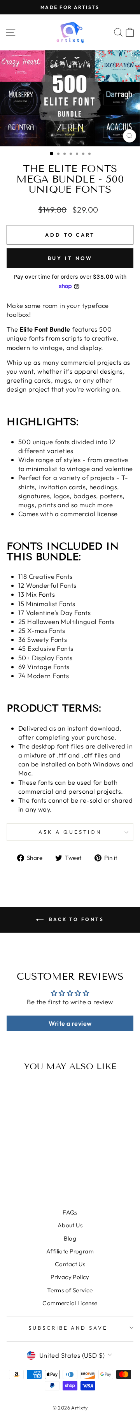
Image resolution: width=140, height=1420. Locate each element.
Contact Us (70, 1264)
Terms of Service (70, 1290)
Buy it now (70, 258)
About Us (70, 1225)
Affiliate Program (70, 1251)
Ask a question (70, 832)
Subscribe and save (68, 1328)
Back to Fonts (75, 919)
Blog (70, 1238)
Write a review (70, 1023)
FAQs (70, 1212)
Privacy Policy (70, 1277)
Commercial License (69, 1303)
